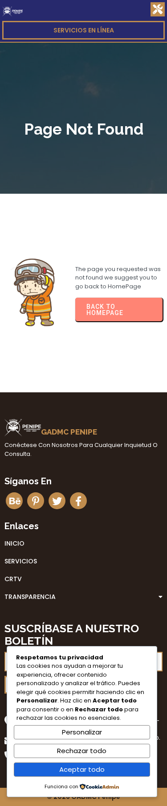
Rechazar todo (81, 750)
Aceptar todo (82, 769)
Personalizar (82, 732)
